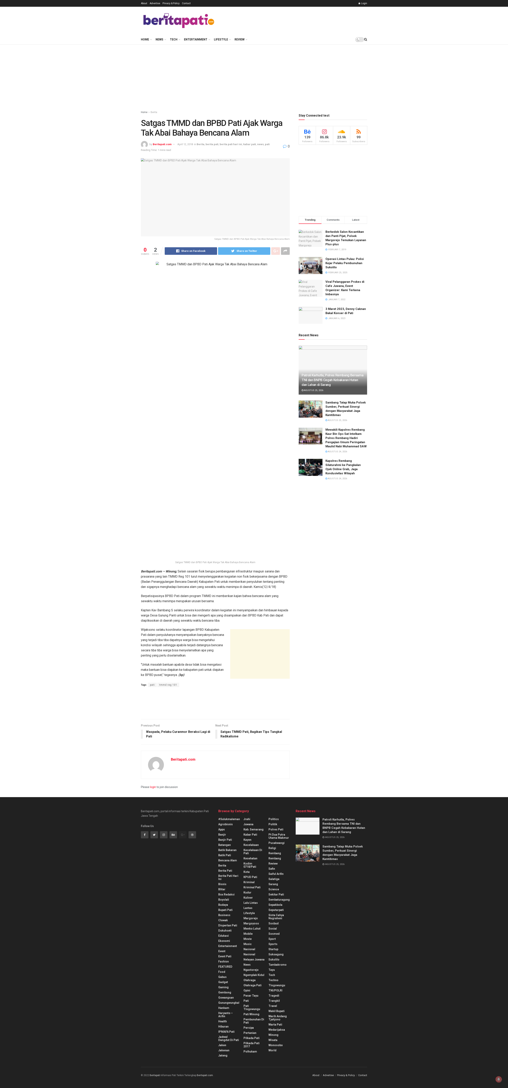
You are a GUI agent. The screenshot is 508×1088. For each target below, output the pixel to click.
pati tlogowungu (251, 1007)
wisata (272, 1040)
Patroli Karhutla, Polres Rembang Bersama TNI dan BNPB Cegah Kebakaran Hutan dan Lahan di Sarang (332, 380)
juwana (248, 824)
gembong (224, 992)
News (159, 39)
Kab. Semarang (253, 829)
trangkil (274, 1000)
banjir (222, 834)
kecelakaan (251, 844)
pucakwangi (276, 843)
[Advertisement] (295, 20)
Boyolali (223, 899)
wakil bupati (276, 1011)
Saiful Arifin (276, 873)
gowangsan (226, 997)
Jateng (222, 1055)
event (221, 951)
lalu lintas (250, 902)
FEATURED (225, 966)
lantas (247, 908)
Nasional (249, 954)
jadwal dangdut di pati (228, 1038)
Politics (273, 819)
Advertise (155, 3)
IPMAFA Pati (226, 1031)
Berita (154, 112)
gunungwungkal (228, 1002)
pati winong (251, 1014)
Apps (221, 829)
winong (273, 1034)
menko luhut (252, 928)
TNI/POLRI (275, 990)
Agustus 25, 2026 (313, 390)
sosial (272, 928)
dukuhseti (225, 930)
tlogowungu (276, 985)
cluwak (223, 920)
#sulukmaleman (229, 819)
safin (271, 868)
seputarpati (276, 910)
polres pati (275, 829)
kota (246, 871)
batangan (224, 844)
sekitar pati (276, 894)
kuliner (248, 897)
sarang (273, 884)
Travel (272, 1005)
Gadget (223, 982)
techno (273, 980)
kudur (247, 892)
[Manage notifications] (498, 1079)
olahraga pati (252, 985)
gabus (222, 977)
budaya (223, 904)
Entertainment (195, 39)
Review (239, 39)
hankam (223, 1007)
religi (272, 848)
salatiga (273, 879)
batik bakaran (227, 850)
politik (272, 824)
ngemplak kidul (253, 975)
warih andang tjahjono (277, 1018)
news (260, 144)
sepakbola (275, 904)
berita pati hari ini (231, 144)
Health (222, 1021)
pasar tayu (250, 995)
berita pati (212, 144)
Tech (173, 39)
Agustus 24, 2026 (337, 451)
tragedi (273, 995)
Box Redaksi (226, 894)
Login (364, 3)
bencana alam (227, 860)
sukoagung (276, 954)
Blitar (221, 889)
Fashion (223, 961)
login (153, 787)
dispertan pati (227, 925)
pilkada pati (251, 1038)
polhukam (250, 1051)
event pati (224, 956)
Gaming (223, 987)
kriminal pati (252, 887)
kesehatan (250, 858)
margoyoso (251, 923)
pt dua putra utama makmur (278, 836)
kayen (247, 839)
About (144, 3)
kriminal (249, 882)
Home (145, 39)
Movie (247, 938)
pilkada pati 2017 (251, 1045)
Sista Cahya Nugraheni (276, 917)
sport (272, 938)
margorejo (250, 918)
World (272, 1050)
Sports (272, 944)
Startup (273, 949)
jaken (222, 1045)
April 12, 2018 (185, 144)
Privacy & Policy (171, 3)
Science (273, 889)
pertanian (249, 1032)
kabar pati (249, 144)
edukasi (223, 935)
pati (267, 144)
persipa (248, 1027)
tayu (271, 969)
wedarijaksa (276, 1029)
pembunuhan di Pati (253, 1021)
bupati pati (225, 910)
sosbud (273, 923)
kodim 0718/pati (249, 865)
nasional (249, 949)
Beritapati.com (162, 144)
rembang (274, 853)
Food (221, 971)
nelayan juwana (254, 959)
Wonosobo (275, 1045)
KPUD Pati (250, 877)
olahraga (249, 980)
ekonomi (224, 940)
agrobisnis (225, 824)
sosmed (274, 933)
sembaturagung (279, 899)
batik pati (224, 855)
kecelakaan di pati (252, 851)
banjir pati (225, 839)
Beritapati (155, 1075)
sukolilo (273, 959)
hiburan (223, 1026)
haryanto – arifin (225, 1014)
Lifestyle (221, 39)
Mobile (248, 933)
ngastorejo (251, 969)
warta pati (275, 1024)
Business (224, 915)
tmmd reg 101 (168, 684)
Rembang (274, 858)
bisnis (222, 884)
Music (247, 944)
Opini (246, 990)
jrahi (246, 819)
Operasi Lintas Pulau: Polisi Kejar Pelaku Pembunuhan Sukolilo (344, 263)
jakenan (223, 1050)
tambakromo (277, 964)
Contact (186, 3)
